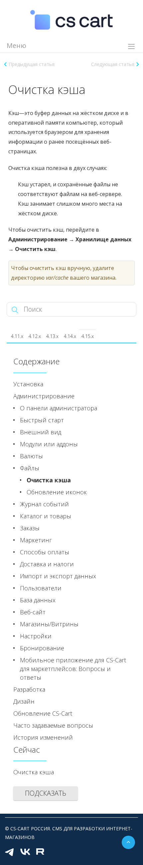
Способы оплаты (44, 552)
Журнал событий (44, 504)
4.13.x (52, 336)
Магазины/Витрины (49, 624)
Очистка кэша (49, 480)
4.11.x (17, 336)
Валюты (31, 456)
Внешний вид (40, 432)
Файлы (29, 468)
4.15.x (87, 336)
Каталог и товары (45, 516)
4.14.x (70, 336)
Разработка (29, 689)
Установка (28, 384)
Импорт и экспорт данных (58, 576)
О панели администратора (58, 408)
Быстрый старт (42, 420)
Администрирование (43, 396)
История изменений (43, 737)
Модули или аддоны (49, 444)
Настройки (36, 636)
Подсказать (45, 793)
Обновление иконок (57, 492)
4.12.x (35, 336)
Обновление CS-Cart (42, 713)
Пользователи (41, 588)
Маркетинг (36, 540)
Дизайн (24, 701)
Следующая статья (112, 64)
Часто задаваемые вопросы (53, 725)
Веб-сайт (33, 612)
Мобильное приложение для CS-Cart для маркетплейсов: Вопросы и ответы (73, 668)
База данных (38, 600)
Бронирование (42, 648)
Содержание (36, 361)
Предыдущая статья (32, 64)
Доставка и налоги (47, 564)
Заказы (30, 528)
